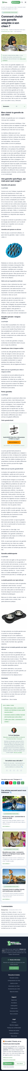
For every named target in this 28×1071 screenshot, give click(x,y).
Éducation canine (14, 977)
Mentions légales (14, 1025)
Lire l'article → (6, 826)
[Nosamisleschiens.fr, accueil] (14, 945)
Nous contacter (14, 1013)
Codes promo (14, 1008)
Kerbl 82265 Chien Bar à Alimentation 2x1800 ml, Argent (14, 438)
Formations (14, 1002)
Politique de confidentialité (14, 1027)
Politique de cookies (14, 1030)
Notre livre (14, 1000)
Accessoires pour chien (11, 7)
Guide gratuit (16, 2)
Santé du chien (14, 983)
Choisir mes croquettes (8, 1066)
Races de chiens (14, 991)
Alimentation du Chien (14, 986)
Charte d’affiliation (14, 1033)
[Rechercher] (22, 2)
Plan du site (14, 1036)
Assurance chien (14, 1011)
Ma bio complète (18, 752)
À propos (14, 1022)
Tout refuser (20, 1063)
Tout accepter (8, 1063)
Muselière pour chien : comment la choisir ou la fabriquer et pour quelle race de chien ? (14, 710)
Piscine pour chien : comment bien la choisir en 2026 (14, 817)
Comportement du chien (14, 980)
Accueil (3, 7)
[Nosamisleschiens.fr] (4, 2)
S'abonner (15, 968)
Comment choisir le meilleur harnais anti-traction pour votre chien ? (13, 890)
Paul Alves (5, 29)
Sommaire (10, 106)
